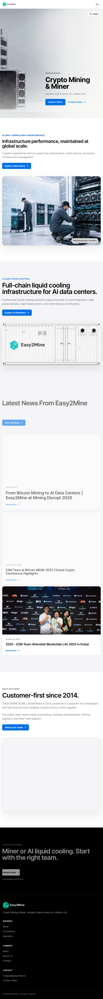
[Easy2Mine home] (11, 4)
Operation (8, 936)
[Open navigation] (97, 4)
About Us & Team (14, 727)
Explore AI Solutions (15, 312)
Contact (7, 960)
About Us (7, 956)
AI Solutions (9, 931)
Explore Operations (15, 166)
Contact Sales (75, 102)
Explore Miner (55, 102)
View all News (12, 421)
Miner (6, 926)
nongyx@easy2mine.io (12, 878)
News (6, 951)
